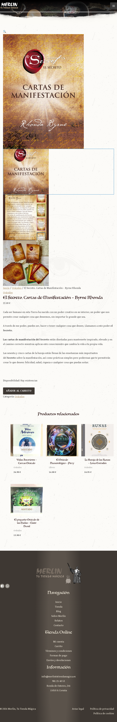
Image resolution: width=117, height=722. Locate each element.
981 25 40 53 (58, 681)
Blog (58, 611)
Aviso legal (78, 709)
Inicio (6, 288)
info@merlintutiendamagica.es (58, 676)
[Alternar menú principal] (113, 5)
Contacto (59, 625)
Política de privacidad (102, 709)
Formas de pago (58, 655)
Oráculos (16, 288)
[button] (58, 31)
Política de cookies (103, 713)
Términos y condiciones (58, 651)
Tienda (58, 606)
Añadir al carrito (19, 390)
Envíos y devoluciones (58, 660)
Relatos (59, 620)
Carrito (58, 646)
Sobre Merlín (58, 616)
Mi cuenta (58, 641)
